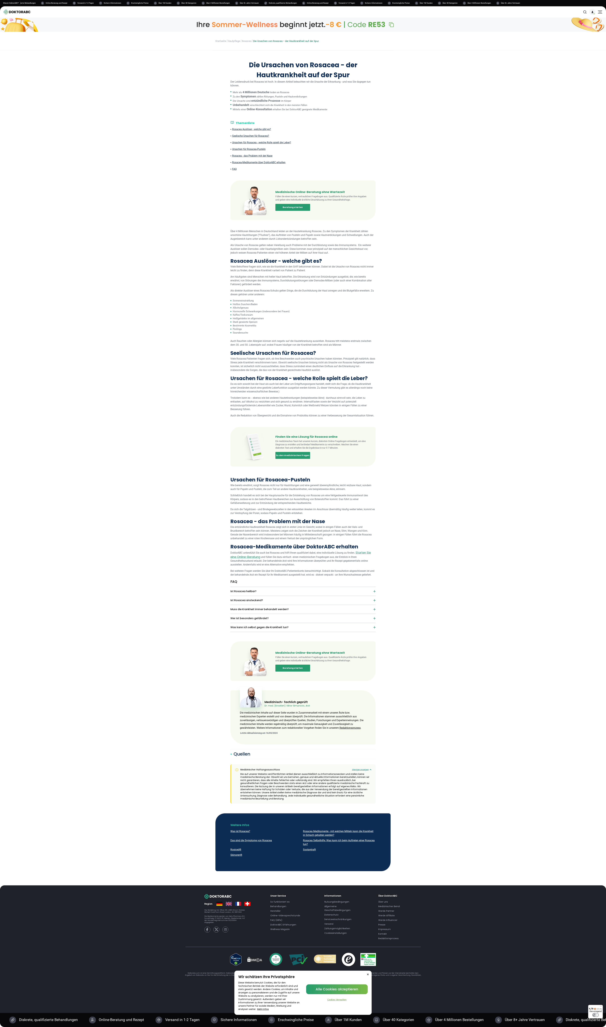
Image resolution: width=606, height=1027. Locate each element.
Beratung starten (293, 207)
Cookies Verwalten (337, 999)
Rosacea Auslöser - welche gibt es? (251, 129)
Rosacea (246, 41)
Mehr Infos (263, 1009)
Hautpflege (234, 41)
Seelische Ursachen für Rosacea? (250, 135)
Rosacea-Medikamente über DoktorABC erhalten (258, 162)
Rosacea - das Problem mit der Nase (252, 155)
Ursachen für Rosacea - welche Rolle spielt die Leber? (261, 142)
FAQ (234, 169)
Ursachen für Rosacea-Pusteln (249, 149)
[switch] (595, 1015)
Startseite (220, 41)
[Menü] (601, 1007)
